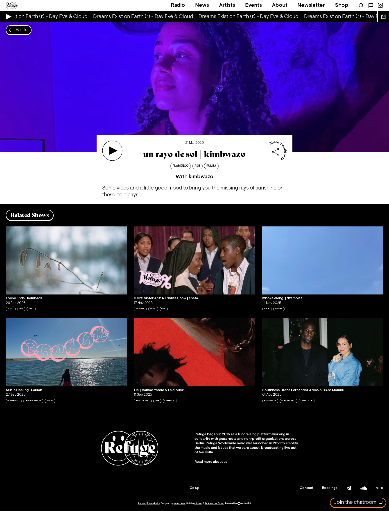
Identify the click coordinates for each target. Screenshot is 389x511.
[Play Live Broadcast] (7, 16)
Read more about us (210, 462)
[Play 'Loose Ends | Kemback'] (66, 260)
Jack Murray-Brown (214, 503)
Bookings (329, 488)
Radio (178, 5)
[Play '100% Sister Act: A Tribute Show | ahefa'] (194, 260)
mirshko (198, 503)
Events (253, 5)
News (202, 5)
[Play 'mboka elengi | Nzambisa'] (322, 260)
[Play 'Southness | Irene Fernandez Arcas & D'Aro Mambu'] (322, 352)
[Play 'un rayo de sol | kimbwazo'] (112, 151)
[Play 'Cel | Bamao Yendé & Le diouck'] (194, 352)
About (279, 5)
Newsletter (311, 5)
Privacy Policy (153, 503)
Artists (227, 5)
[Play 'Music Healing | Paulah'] (66, 352)
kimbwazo (201, 177)
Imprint (142, 503)
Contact (306, 488)
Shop (341, 5)
